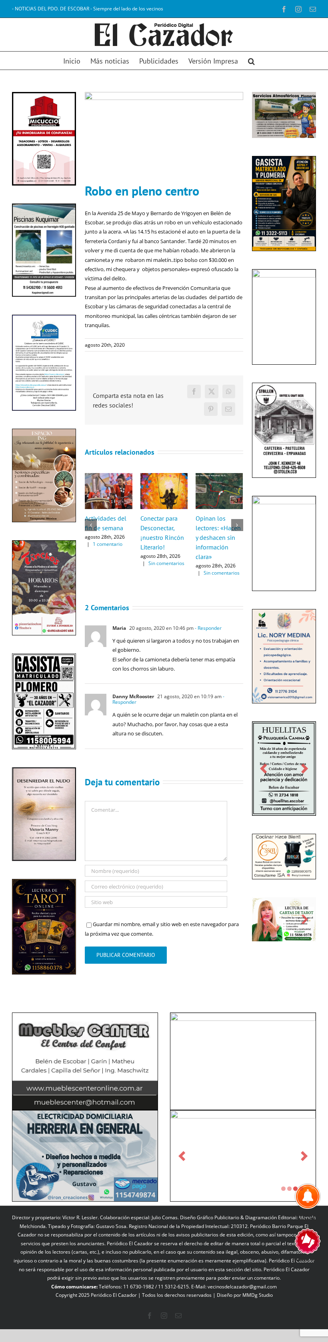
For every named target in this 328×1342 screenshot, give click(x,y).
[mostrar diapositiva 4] (301, 1188)
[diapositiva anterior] (23, 927)
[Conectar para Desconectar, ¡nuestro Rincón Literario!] (164, 476)
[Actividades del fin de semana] (108, 476)
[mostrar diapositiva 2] (289, 1188)
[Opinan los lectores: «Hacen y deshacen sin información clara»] (219, 476)
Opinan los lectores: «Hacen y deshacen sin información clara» (218, 537)
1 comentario (107, 544)
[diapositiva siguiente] (64, 927)
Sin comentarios (166, 563)
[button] (251, 61)
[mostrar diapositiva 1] (283, 1188)
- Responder (208, 628)
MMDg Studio (257, 1295)
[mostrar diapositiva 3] (295, 1188)
